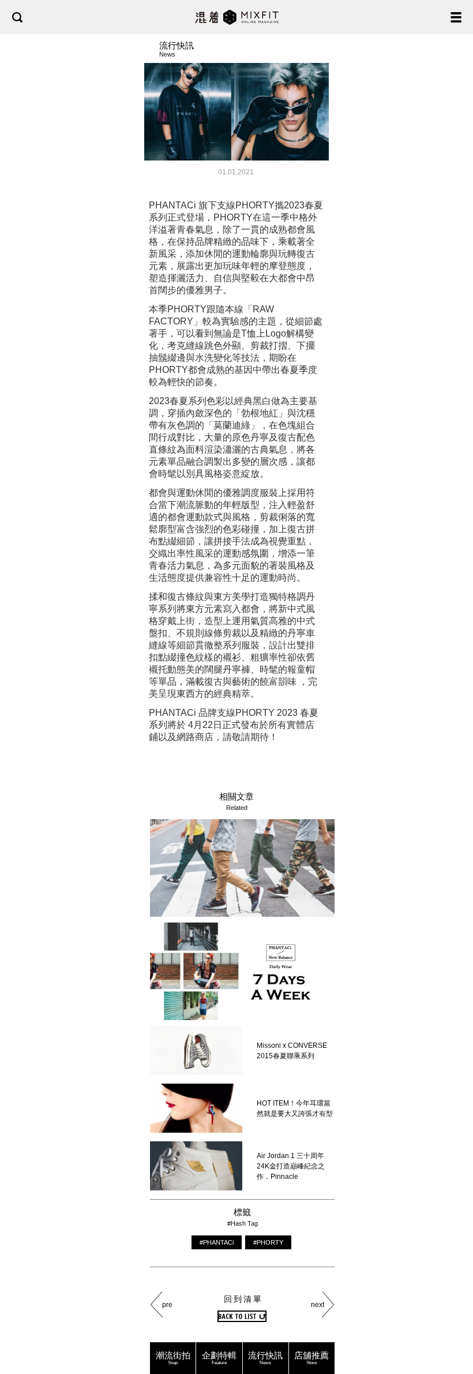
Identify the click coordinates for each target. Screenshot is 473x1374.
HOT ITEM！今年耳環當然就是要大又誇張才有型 (295, 1108)
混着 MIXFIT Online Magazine (237, 17)
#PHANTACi (217, 1242)
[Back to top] (452, 1329)
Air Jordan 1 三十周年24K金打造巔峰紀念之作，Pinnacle (291, 1166)
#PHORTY (268, 1242)
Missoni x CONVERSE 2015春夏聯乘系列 (292, 1050)
